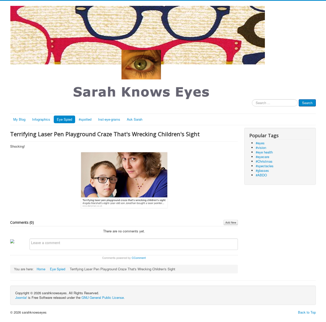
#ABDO (261, 175)
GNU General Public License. (103, 297)
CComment (139, 258)
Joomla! (21, 297)
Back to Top (307, 312)
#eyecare (262, 156)
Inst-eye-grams (109, 119)
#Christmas (264, 161)
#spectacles (265, 165)
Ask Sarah (134, 119)
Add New (230, 222)
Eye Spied (64, 119)
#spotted (85, 119)
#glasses (262, 170)
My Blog (19, 119)
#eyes (260, 143)
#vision (261, 147)
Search (307, 102)
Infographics (41, 119)
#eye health (264, 152)
